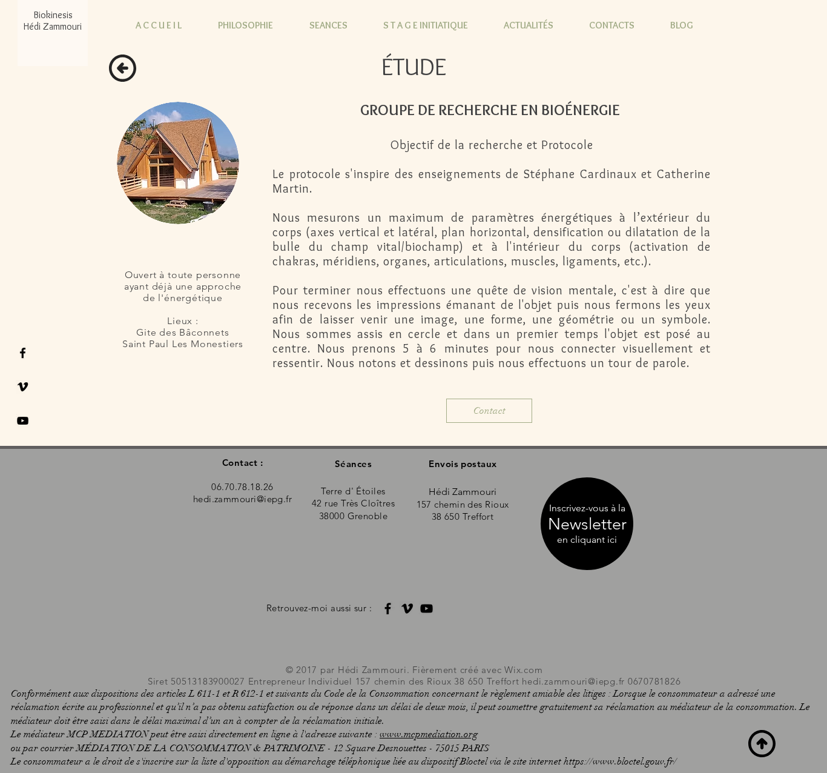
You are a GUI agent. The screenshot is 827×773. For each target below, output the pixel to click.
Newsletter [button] (587, 524)
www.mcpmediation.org (429, 734)
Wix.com (523, 669)
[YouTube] (426, 608)
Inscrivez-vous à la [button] (587, 508)
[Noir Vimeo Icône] (23, 387)
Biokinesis (53, 15)
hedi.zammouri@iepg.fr (573, 681)
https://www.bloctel (603, 761)
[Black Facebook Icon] (23, 353)
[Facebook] (387, 608)
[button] (587, 540)
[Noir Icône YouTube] (23, 421)
